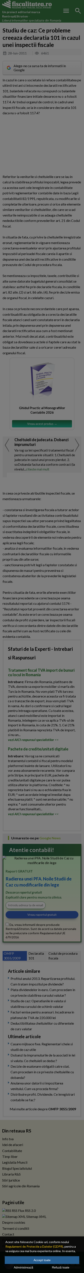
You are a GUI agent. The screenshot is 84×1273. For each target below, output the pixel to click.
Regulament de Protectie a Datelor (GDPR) (34, 1246)
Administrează (23, 1267)
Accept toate (42, 1260)
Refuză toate (60, 1267)
